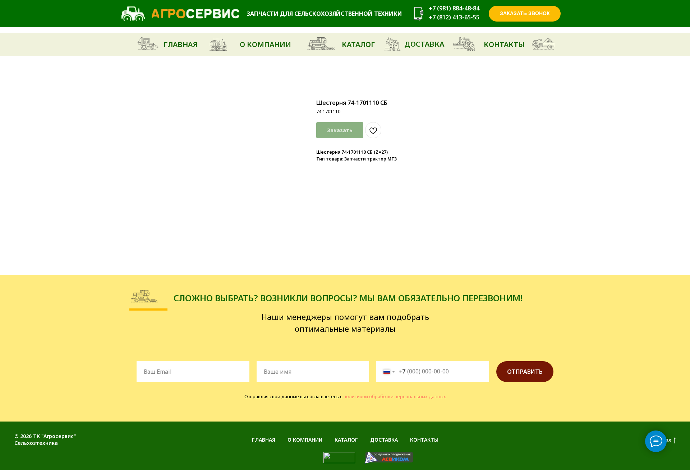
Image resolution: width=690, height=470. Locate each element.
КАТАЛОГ (346, 439)
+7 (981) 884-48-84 (454, 8)
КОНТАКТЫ (424, 439)
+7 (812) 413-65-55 (454, 17)
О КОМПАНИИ (305, 439)
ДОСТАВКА (384, 439)
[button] (525, 14)
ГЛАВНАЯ (263, 439)
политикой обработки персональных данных (395, 396)
